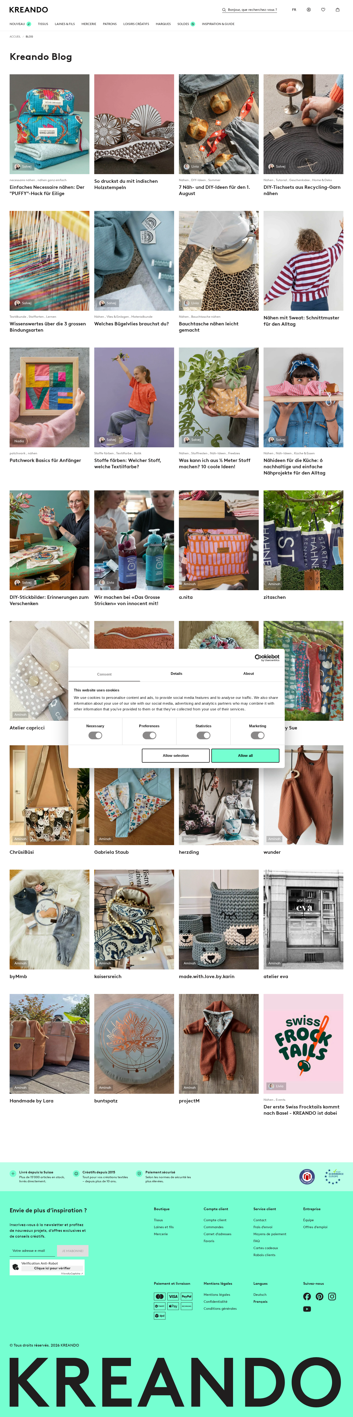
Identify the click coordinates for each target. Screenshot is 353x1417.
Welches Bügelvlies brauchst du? (131, 324)
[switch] (149, 735)
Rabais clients (264, 1255)
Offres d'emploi (315, 1227)
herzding (189, 852)
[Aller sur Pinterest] (319, 1296)
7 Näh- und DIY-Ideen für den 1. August (214, 190)
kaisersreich (107, 976)
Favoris (209, 1241)
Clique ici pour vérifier (52, 1268)
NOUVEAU (17, 24)
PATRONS (110, 24)
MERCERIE (89, 24)
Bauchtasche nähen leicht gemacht (209, 327)
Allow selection (176, 755)
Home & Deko (322, 180)
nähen (32, 453)
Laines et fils (164, 1227)
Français (260, 1302)
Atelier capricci (27, 728)
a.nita (186, 597)
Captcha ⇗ (72, 1273)
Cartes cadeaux (265, 1248)
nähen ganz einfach (52, 180)
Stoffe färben (104, 453)
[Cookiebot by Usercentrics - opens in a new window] (258, 657)
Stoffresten (199, 453)
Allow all (245, 755)
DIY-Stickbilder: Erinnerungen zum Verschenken (49, 600)
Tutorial (282, 180)
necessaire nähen (23, 180)
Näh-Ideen (218, 453)
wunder (272, 852)
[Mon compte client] (309, 9)
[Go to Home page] (29, 10)
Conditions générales (220, 1309)
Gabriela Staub (111, 852)
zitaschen (275, 597)
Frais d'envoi (262, 1227)
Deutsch (259, 1295)
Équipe (308, 1220)
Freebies (234, 453)
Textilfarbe (124, 453)
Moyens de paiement (269, 1234)
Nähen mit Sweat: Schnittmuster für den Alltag (301, 321)
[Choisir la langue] (294, 9)
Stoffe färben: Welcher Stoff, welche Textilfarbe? (127, 463)
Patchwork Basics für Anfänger (45, 460)
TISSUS (43, 24)
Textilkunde (18, 316)
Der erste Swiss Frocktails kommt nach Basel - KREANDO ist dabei (302, 1110)
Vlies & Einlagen (118, 316)
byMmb (18, 976)
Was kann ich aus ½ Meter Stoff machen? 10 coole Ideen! (214, 463)
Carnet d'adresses (217, 1234)
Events (280, 1099)
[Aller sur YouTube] (307, 1309)
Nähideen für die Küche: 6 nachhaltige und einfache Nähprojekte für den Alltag (294, 466)
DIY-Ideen (199, 180)
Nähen (184, 180)
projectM (189, 1101)
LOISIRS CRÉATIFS (136, 24)
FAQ (256, 1241)
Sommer (214, 180)
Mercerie (161, 1234)
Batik (137, 453)
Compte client (215, 1220)
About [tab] (248, 673)
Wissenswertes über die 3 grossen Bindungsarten (48, 327)
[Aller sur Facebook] (307, 1296)
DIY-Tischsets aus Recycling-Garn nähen (302, 190)
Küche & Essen (304, 453)
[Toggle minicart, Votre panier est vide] (337, 9)
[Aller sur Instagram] (332, 1296)
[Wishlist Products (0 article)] (323, 9)
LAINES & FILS (65, 24)
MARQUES (163, 24)
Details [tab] (177, 673)
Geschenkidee (299, 180)
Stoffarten (36, 316)
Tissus (158, 1220)
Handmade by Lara (31, 1101)
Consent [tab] (104, 674)
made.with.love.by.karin (206, 976)
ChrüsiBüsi (22, 852)
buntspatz (106, 1101)
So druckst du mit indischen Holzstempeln (126, 184)
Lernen (51, 316)
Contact (259, 1220)
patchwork (18, 453)
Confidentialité (215, 1302)
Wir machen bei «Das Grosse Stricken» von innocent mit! (127, 600)
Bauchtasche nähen (206, 316)
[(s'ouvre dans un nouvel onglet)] (307, 1176)
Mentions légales (217, 1295)
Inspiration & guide (218, 24)
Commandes (213, 1227)
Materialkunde (141, 316)
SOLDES (183, 24)
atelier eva (276, 976)
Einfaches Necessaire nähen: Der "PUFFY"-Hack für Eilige (47, 190)
